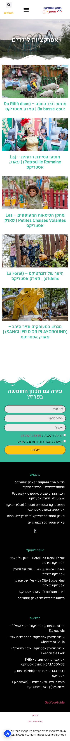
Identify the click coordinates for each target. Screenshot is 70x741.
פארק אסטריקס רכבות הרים (46, 522)
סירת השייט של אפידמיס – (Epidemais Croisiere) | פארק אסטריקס (38, 684)
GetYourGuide (55, 702)
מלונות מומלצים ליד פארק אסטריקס (41, 598)
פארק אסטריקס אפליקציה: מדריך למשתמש (36, 516)
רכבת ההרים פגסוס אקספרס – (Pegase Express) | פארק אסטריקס (38, 496)
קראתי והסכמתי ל (41, 436)
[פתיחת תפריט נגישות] (7, 733)
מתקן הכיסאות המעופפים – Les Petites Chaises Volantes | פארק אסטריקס (35, 220)
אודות (35, 715)
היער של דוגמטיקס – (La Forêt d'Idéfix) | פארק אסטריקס (35, 276)
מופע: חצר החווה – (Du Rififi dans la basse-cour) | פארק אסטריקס (35, 106)
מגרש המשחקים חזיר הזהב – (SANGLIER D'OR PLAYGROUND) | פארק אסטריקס (35, 332)
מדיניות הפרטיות (31, 436)
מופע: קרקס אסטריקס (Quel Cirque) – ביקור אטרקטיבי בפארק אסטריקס (35, 507)
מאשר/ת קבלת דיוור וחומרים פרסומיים (40, 442)
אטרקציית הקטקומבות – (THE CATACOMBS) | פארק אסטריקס (43, 662)
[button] (26, 9)
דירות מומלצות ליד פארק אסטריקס (42, 591)
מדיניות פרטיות (35, 721)
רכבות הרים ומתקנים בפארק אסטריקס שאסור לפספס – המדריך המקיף (40, 485)
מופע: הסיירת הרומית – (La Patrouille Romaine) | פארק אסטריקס (35, 162)
